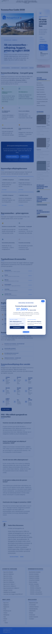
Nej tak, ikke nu (26, 331)
